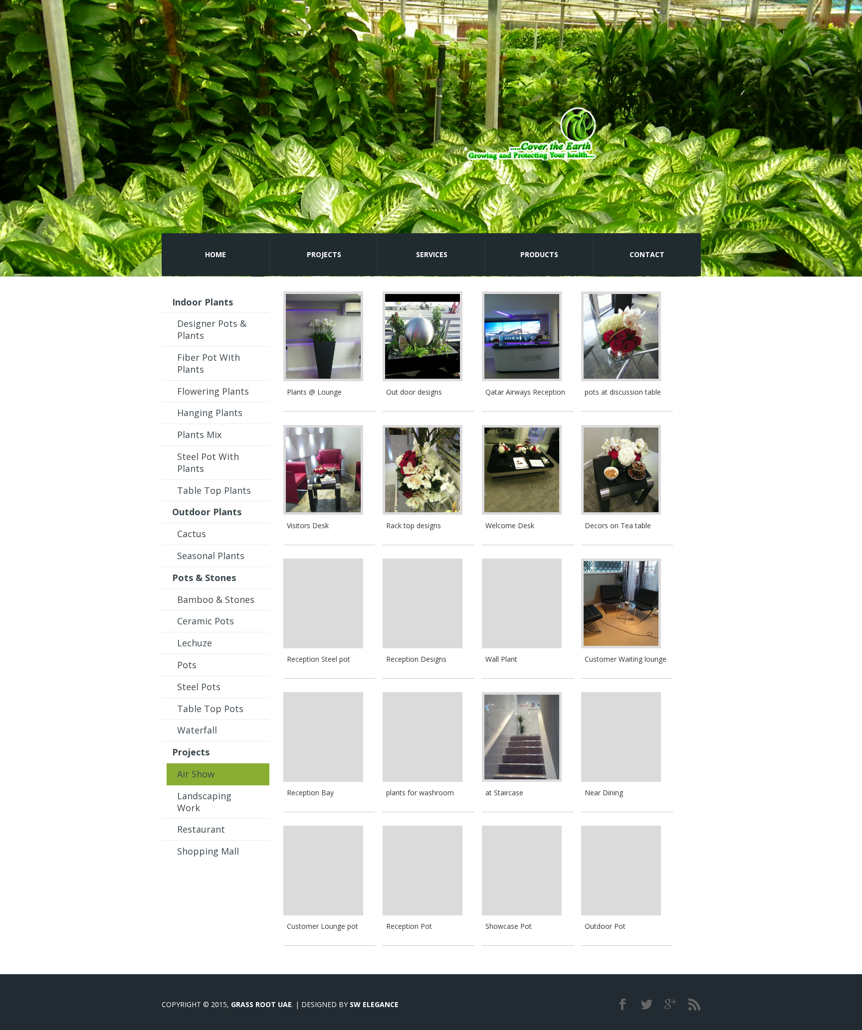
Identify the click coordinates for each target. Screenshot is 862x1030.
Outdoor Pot (605, 926)
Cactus (191, 534)
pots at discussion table (623, 392)
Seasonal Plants (210, 556)
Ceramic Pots (205, 621)
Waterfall (197, 730)
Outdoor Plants (206, 512)
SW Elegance (374, 1004)
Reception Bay (310, 792)
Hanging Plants (209, 413)
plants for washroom (420, 792)
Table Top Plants (214, 490)
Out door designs (414, 392)
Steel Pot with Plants (208, 462)
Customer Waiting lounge (625, 659)
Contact (647, 254)
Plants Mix (199, 435)
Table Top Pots (210, 709)
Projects (324, 254)
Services (431, 254)
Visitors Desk (308, 525)
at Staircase (504, 792)
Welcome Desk (509, 525)
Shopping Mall (208, 851)
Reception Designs (416, 659)
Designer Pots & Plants (211, 329)
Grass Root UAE (261, 1004)
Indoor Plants (202, 302)
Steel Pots (198, 687)
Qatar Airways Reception (525, 392)
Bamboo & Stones (215, 599)
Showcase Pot (508, 926)
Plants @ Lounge (314, 392)
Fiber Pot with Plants (208, 363)
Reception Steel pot (318, 659)
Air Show (196, 774)
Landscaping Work (204, 802)
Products (539, 254)
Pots (187, 665)
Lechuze (194, 643)
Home (215, 254)
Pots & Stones (204, 578)
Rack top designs (413, 525)
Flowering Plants (213, 391)
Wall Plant (501, 659)
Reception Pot (409, 926)
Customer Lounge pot (322, 926)
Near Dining (604, 792)
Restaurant (201, 829)
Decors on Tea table (618, 525)
